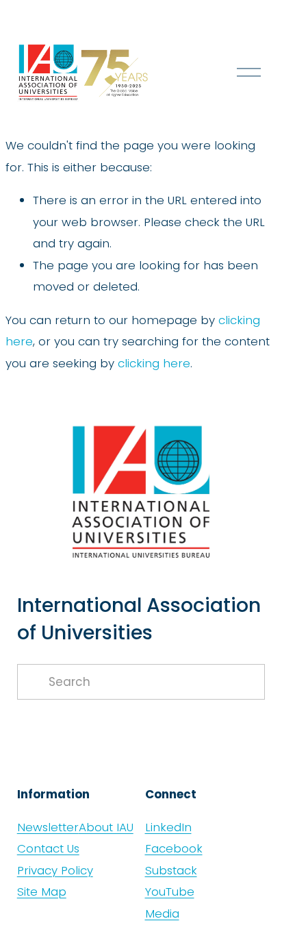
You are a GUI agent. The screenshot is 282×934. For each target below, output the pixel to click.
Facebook (174, 848)
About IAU (106, 827)
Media (162, 913)
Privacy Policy (55, 870)
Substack (171, 870)
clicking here (154, 363)
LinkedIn (168, 827)
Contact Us (48, 848)
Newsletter (48, 827)
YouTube (169, 891)
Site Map (41, 891)
